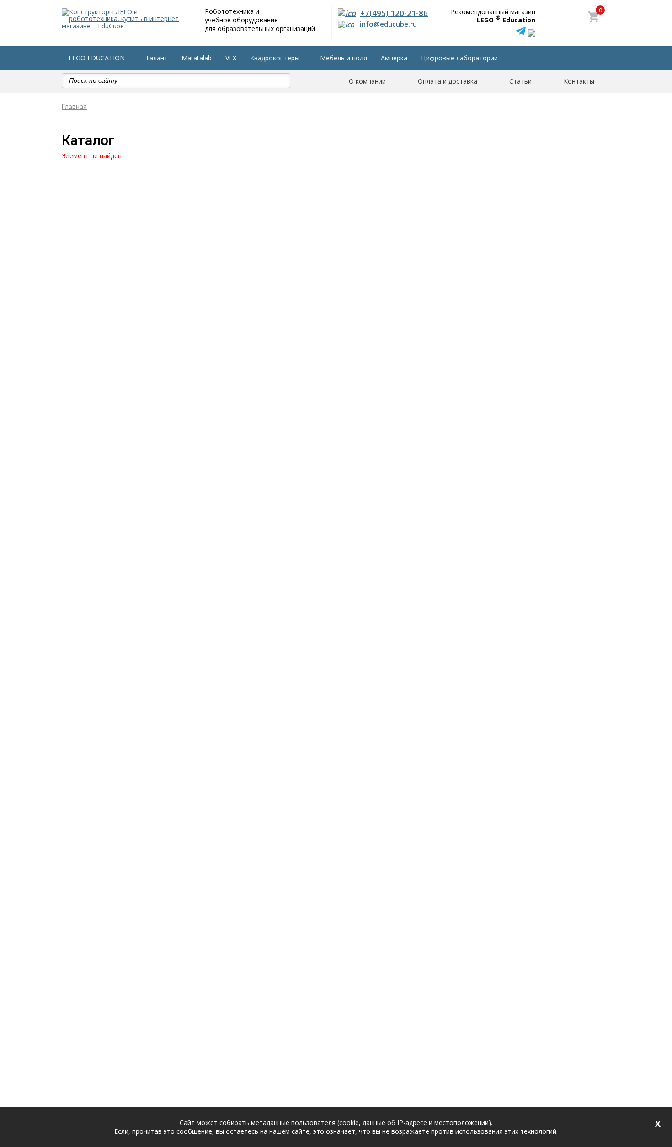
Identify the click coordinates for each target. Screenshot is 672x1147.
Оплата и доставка (447, 81)
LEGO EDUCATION (97, 58)
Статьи (520, 81)
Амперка (394, 58)
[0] (593, 17)
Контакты (579, 81)
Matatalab (196, 58)
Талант (156, 58)
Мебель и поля (343, 58)
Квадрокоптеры (274, 58)
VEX (230, 58)
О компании (367, 81)
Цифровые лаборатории (459, 58)
